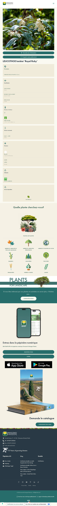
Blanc (6, 154)
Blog (21, 456)
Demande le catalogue (41, 418)
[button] (53, 3)
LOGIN (28, 356)
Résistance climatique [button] (8, 109)
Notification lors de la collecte (15, 504)
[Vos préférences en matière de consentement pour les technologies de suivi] (2, 503)
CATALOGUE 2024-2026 (45, 424)
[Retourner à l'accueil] (8, 3)
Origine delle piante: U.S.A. (12, 74)
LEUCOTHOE (7, 88)
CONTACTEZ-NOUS (29, 298)
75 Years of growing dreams (17, 450)
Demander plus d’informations (29, 53)
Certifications (41, 461)
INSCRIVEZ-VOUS (28, 352)
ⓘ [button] (4, 112)
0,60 (5, 136)
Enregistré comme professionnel (30, 57)
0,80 (9, 136)
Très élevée (7, 120)
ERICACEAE (7, 100)
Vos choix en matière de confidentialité (35, 504)
